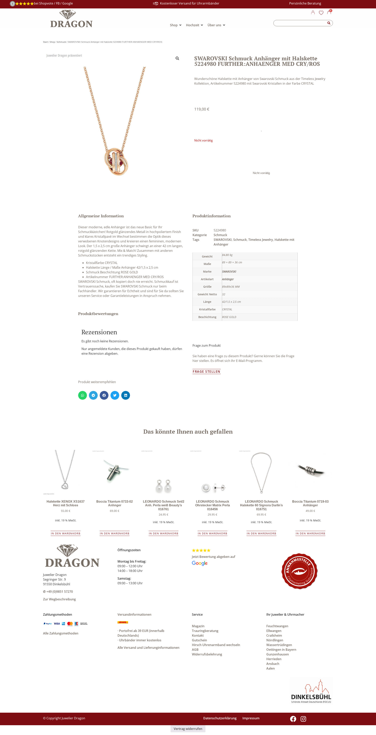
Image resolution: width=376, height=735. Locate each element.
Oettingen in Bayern (281, 649)
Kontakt (198, 635)
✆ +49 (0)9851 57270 (58, 591)
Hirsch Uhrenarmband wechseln (216, 645)
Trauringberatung (205, 631)
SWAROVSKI (223, 239)
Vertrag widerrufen (188, 729)
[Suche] (329, 23)
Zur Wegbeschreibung (59, 599)
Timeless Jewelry (260, 239)
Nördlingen (274, 640)
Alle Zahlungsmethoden (60, 633)
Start (45, 41)
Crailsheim (274, 635)
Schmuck (61, 41)
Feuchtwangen (277, 626)
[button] (177, 58)
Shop (52, 41)
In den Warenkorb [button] (65, 533)
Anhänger (228, 279)
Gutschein (199, 640)
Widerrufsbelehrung (207, 654)
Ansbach (272, 664)
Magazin (198, 626)
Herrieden (273, 659)
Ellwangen (273, 631)
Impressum (250, 718)
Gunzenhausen (277, 654)
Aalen (270, 668)
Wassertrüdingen (279, 645)
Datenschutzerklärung (220, 718)
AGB (195, 649)
